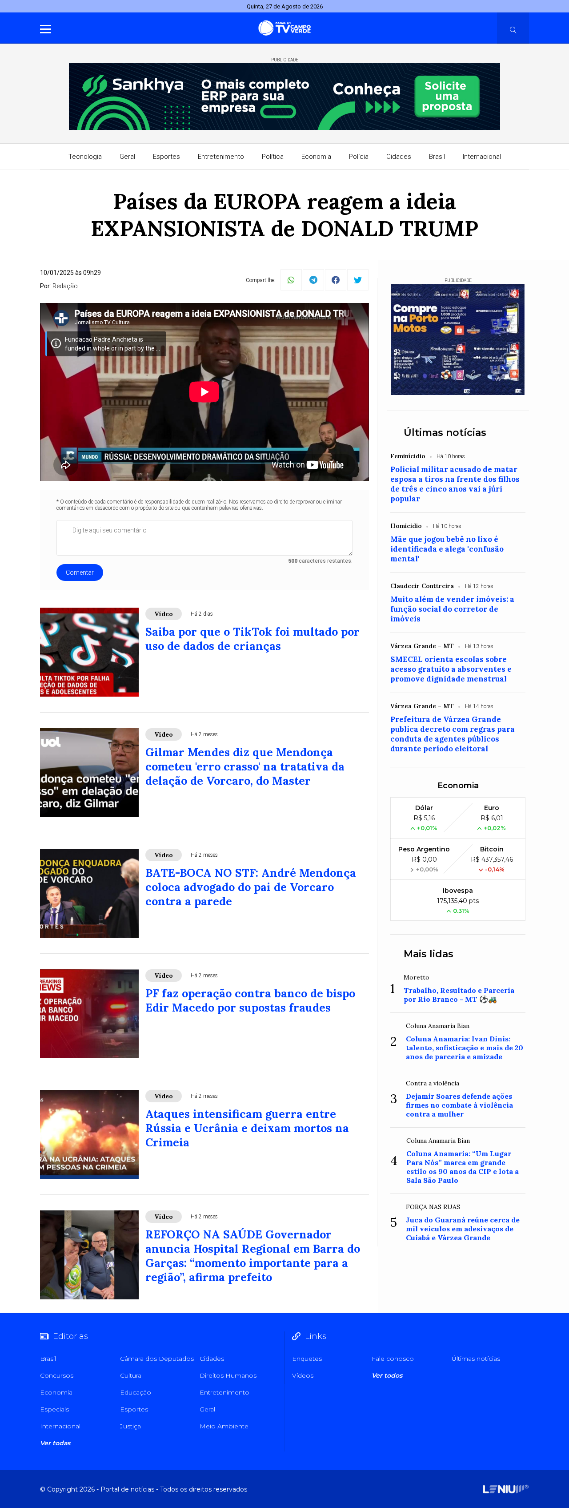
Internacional (482, 157)
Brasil (437, 157)
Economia (316, 157)
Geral (127, 157)
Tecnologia (85, 157)
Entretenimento (221, 157)
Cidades (398, 157)
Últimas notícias (445, 433)
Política (273, 157)
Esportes (166, 157)
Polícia (359, 157)
